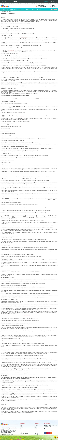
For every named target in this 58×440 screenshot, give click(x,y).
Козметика (19, 9)
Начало (21, 425)
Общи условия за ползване (24, 432)
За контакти (55, 1)
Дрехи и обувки (38, 9)
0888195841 (15, 1)
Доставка (21, 427)
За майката (28, 9)
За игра (23, 9)
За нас (21, 426)
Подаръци (33, 9)
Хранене (15, 9)
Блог (21, 428)
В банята (11, 9)
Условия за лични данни (24, 433)
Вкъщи (7, 9)
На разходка (3, 9)
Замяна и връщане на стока (24, 431)
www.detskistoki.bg (24, 37)
